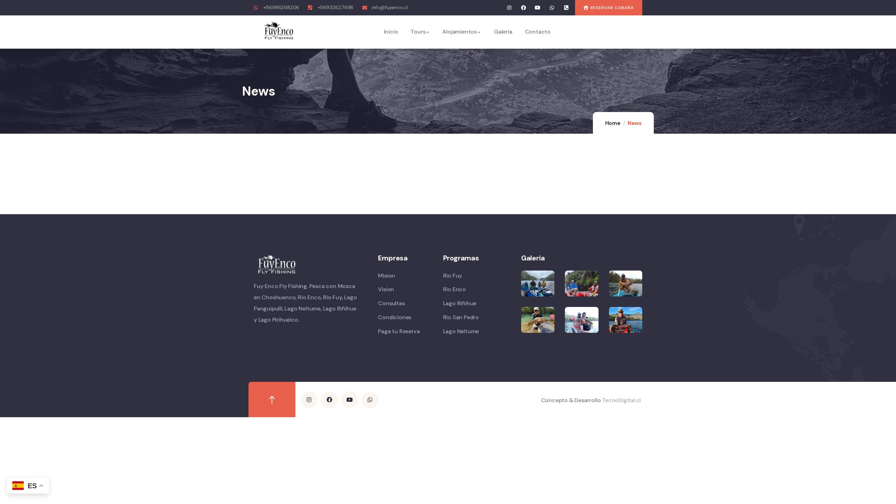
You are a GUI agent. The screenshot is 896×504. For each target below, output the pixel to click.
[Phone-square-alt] (566, 7)
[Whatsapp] (552, 7)
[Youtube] (537, 7)
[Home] (278, 32)
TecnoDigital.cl (621, 400)
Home (613, 123)
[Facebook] (523, 7)
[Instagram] (509, 7)
